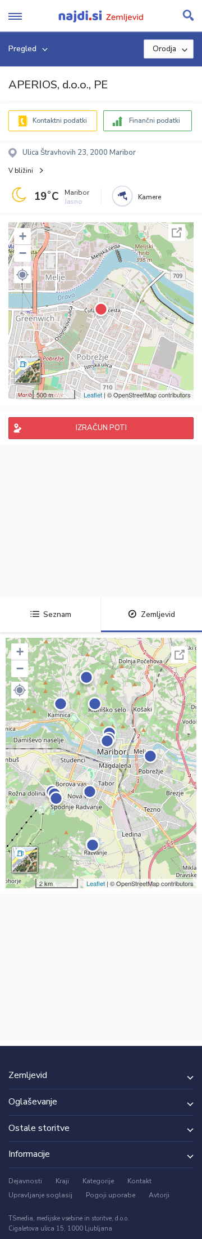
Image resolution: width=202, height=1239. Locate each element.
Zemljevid (158, 614)
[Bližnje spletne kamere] (122, 196)
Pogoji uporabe (110, 1195)
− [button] (22, 253)
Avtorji (159, 1195)
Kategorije (98, 1181)
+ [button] (22, 236)
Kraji (62, 1181)
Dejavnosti (25, 1181)
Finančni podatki (154, 120)
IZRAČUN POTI (101, 428)
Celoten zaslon (176, 232)
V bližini (20, 170)
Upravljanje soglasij (40, 1195)
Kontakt (139, 1181)
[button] (22, 274)
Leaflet (93, 394)
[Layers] (27, 370)
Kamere (149, 197)
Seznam (57, 614)
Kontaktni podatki (60, 120)
